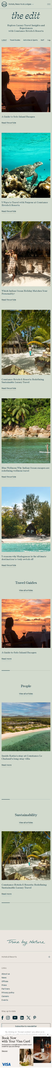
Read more (6, 659)
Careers (5, 996)
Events (5, 1000)
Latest (4, 40)
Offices (5, 981)
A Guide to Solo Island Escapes (18, 116)
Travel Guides (15, 40)
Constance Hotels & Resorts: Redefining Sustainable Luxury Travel (23, 381)
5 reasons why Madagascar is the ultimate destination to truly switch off (24, 558)
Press (4, 985)
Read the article (9, 123)
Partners (6, 989)
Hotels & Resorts (9, 957)
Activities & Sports (30, 40)
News (4, 977)
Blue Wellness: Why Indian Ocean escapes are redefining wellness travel (25, 469)
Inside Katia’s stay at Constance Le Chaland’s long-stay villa (22, 757)
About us (6, 974)
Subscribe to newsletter (26, 1026)
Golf (42, 40)
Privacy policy (8, 992)
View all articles (26, 590)
